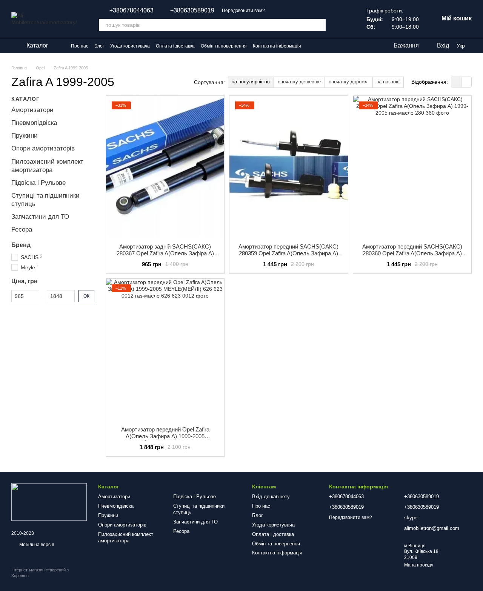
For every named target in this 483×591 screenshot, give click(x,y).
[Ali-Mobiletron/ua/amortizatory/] (49, 501)
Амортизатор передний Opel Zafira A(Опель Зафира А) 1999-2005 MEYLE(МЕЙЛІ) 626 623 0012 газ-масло (165, 436)
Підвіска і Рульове (38, 182)
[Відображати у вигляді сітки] (456, 82)
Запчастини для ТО (40, 216)
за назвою (388, 81)
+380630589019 (192, 11)
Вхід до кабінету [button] (271, 496)
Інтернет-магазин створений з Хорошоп (40, 572)
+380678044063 (131, 11)
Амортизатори (32, 110)
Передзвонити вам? (243, 10)
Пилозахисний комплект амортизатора (125, 537)
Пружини (24, 135)
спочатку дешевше (299, 81)
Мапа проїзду (418, 565)
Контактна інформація (277, 46)
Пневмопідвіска (34, 122)
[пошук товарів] (320, 25)
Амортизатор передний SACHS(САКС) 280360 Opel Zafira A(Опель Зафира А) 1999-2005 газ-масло (412, 253)
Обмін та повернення (224, 46)
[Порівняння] (344, 19)
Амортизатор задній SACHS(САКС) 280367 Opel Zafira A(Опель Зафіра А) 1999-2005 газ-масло (165, 253)
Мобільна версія (36, 544)
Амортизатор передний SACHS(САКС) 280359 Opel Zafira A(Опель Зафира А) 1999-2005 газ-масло (288, 253)
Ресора (21, 229)
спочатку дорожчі (349, 81)
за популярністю (251, 81)
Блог (99, 46)
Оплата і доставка (175, 46)
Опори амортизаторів (43, 148)
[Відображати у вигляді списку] (466, 82)
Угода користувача (130, 46)
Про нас (79, 46)
